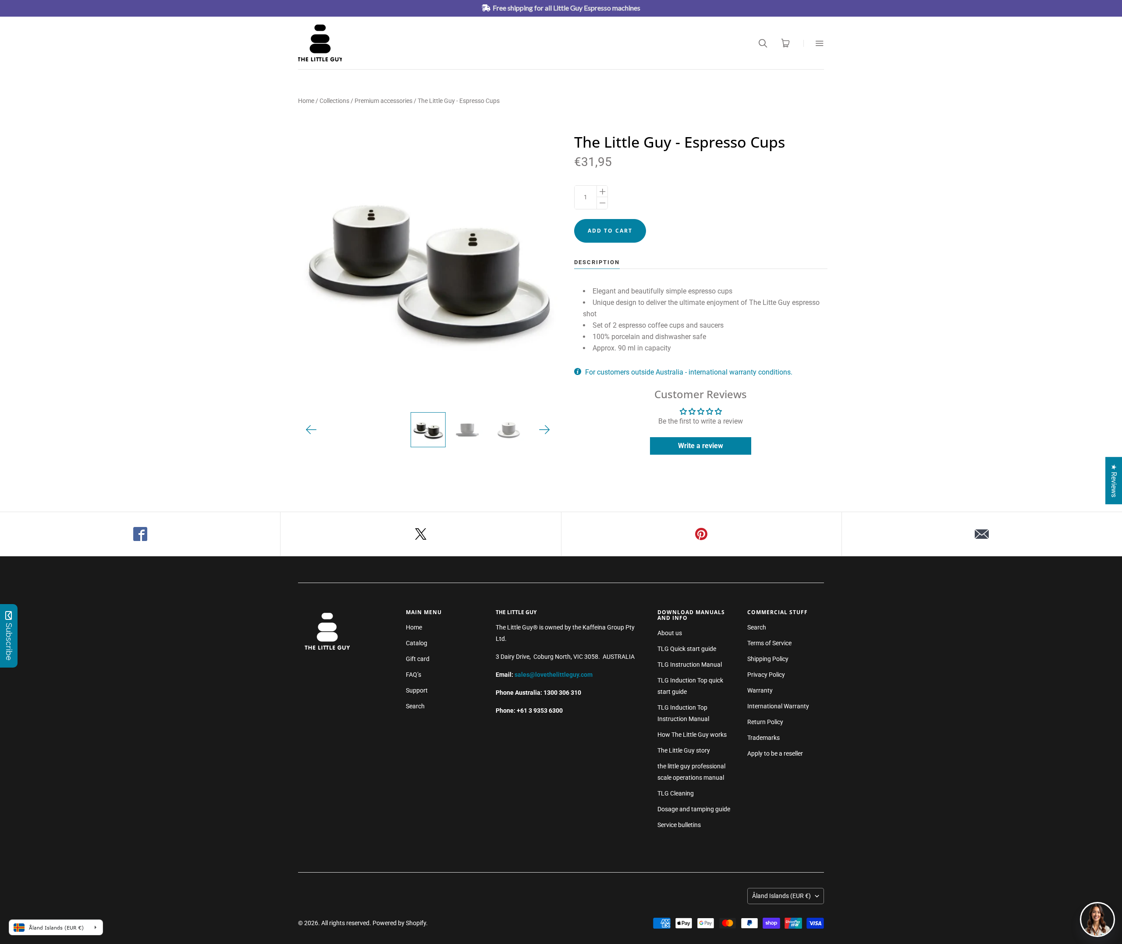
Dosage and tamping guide (693, 809)
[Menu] (813, 43)
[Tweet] (420, 534)
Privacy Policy (766, 674)
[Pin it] (701, 534)
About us (669, 632)
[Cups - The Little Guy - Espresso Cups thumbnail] (427, 429)
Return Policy (765, 721)
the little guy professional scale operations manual (691, 772)
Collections (334, 100)
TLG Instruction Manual (689, 664)
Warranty (760, 690)
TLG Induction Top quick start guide (690, 686)
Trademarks (763, 737)
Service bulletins (679, 824)
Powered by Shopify (399, 922)
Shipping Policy (767, 658)
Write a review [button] (700, 446)
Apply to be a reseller (775, 753)
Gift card (418, 658)
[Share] (140, 534)
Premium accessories (383, 100)
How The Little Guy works (692, 734)
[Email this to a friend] (982, 534)
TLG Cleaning (675, 793)
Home (306, 100)
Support (417, 690)
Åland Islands (781, 895)
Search (415, 706)
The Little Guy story (683, 750)
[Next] (544, 429)
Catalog (416, 643)
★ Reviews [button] (1114, 480)
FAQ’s (413, 674)
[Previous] (311, 429)
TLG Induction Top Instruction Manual (683, 713)
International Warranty (778, 706)
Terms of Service (769, 643)
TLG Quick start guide (686, 648)
